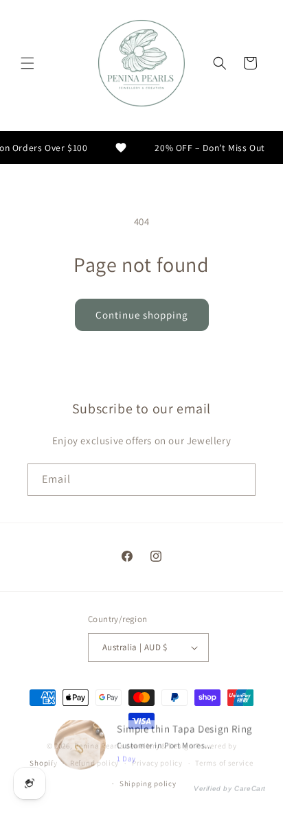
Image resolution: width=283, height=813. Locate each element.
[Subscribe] (240, 479)
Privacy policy (157, 763)
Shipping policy (148, 783)
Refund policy (94, 763)
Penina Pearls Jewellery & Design (133, 746)
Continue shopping (141, 314)
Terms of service (224, 763)
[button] (27, 63)
